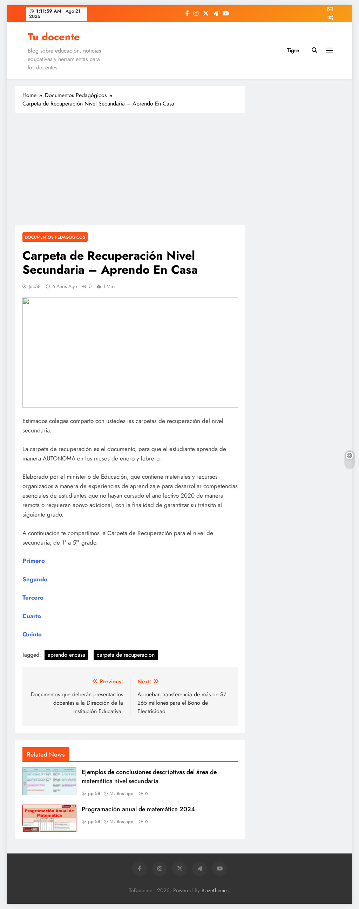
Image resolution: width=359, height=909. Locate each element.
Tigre (293, 50)
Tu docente (54, 36)
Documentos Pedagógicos (55, 237)
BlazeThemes (215, 890)
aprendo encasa (66, 655)
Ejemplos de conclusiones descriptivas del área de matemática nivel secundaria (149, 776)
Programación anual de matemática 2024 (138, 809)
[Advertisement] (130, 169)
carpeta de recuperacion (126, 655)
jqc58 (35, 286)
